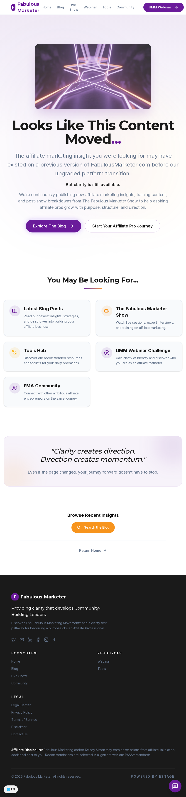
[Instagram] (46, 639)
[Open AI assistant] (175, 786)
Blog (60, 7)
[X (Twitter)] (13, 639)
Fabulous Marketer (25, 7)
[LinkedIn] (30, 639)
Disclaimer (19, 727)
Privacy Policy (21, 712)
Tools (106, 7)
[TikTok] (54, 639)
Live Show (73, 7)
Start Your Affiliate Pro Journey (122, 226)
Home (46, 7)
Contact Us (19, 734)
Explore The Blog (49, 226)
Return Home (90, 550)
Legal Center (21, 705)
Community (125, 7)
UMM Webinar (160, 7)
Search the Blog (96, 527)
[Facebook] (38, 639)
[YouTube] (22, 639)
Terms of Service (24, 719)
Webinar (90, 7)
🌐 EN (11, 789)
